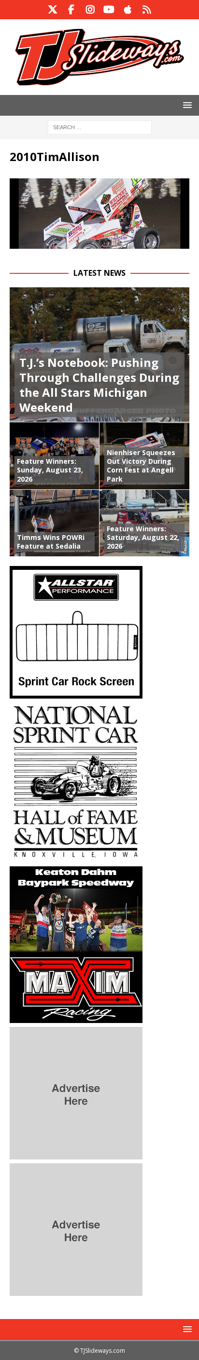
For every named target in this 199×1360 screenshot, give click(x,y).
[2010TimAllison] (99, 242)
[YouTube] (108, 9)
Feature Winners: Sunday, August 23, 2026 (50, 470)
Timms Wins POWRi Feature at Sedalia (51, 542)
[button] (186, 104)
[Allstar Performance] (76, 693)
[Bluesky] (146, 9)
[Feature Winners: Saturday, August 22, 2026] (144, 523)
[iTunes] (127, 9)
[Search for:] (100, 126)
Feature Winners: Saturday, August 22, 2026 (143, 537)
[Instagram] (90, 9)
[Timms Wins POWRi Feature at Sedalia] (55, 523)
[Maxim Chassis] (76, 1017)
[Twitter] (52, 9)
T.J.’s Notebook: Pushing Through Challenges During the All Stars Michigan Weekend (99, 385)
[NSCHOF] (76, 857)
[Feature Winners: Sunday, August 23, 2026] (55, 455)
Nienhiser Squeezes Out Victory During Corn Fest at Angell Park (141, 466)
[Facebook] (71, 9)
